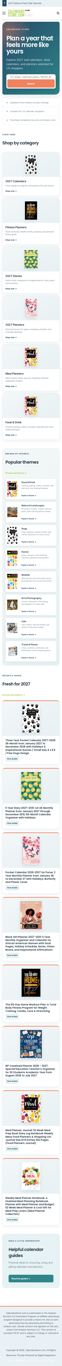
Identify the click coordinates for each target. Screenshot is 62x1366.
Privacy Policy (47, 1360)
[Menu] (4, 14)
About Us (20, 1360)
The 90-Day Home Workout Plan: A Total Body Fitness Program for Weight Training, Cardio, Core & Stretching (30, 1008)
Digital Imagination (47, 1355)
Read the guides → (20, 1278)
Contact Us (33, 1360)
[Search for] (58, 14)
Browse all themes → (16, 473)
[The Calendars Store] (20, 13)
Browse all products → (13, 695)
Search (31, 83)
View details (12, 759)
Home (11, 1360)
